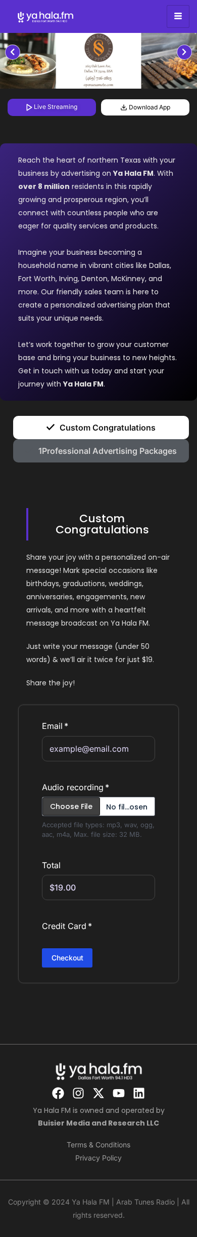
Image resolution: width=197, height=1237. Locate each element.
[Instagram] (78, 1093)
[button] (98, 524)
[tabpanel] (98, 61)
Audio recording (73, 787)
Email (52, 726)
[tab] (101, 427)
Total (51, 865)
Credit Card (64, 926)
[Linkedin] (139, 1093)
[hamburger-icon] (178, 16)
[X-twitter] (98, 1093)
